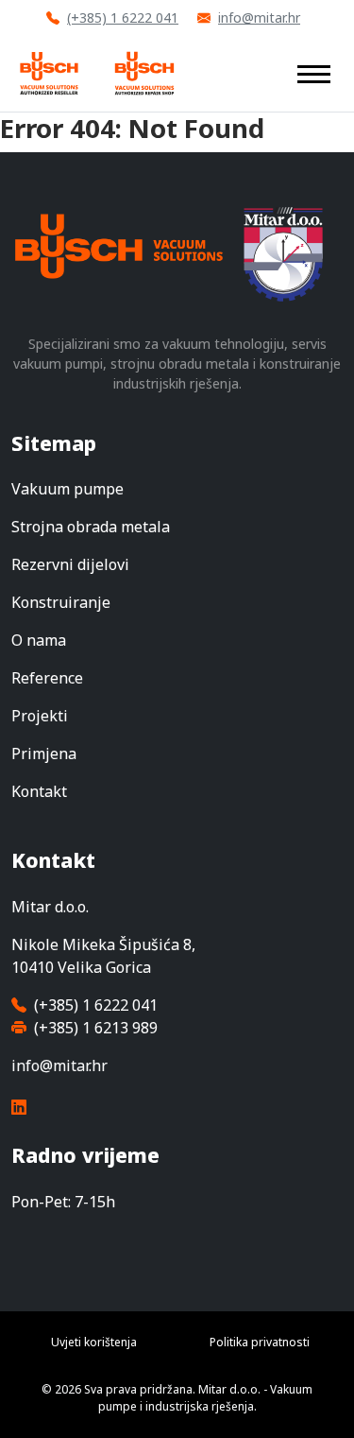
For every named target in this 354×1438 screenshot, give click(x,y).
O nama (38, 640)
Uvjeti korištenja (94, 1342)
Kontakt (39, 791)
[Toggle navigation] (313, 72)
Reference (47, 677)
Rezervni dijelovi (70, 564)
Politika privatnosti (260, 1342)
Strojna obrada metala (90, 526)
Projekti (39, 715)
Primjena (43, 753)
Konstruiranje (60, 602)
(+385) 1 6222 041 (122, 17)
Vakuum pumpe (67, 488)
